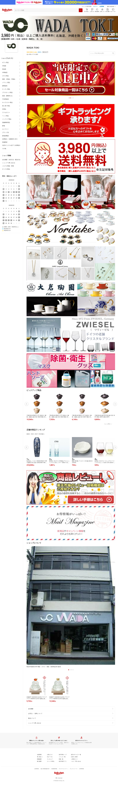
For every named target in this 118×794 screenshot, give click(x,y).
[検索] (81, 10)
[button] (111, 6)
